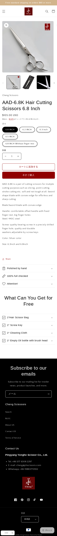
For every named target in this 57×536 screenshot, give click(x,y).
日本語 (27, 519)
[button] (3, 11)
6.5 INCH (10, 136)
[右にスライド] (54, 83)
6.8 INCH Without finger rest (20, 144)
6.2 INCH (27, 129)
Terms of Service (13, 438)
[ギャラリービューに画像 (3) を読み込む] (43, 82)
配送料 (11, 119)
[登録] (48, 394)
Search (8, 412)
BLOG (7, 418)
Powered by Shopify (36, 534)
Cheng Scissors (24, 534)
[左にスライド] (3, 83)
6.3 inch (44, 129)
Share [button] (8, 259)
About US (9, 425)
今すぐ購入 (29, 175)
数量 (4, 150)
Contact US (10, 431)
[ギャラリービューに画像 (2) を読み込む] (28, 82)
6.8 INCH (10, 129)
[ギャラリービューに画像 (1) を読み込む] (13, 82)
